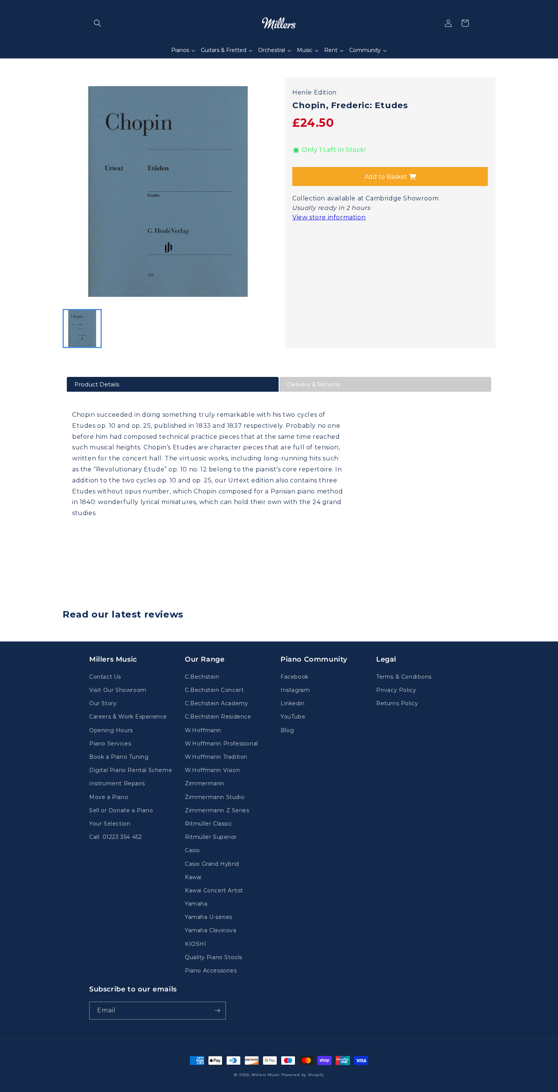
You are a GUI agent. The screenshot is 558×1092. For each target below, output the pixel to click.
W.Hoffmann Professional (221, 743)
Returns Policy (397, 703)
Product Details (96, 384)
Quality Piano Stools (213, 957)
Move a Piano (108, 797)
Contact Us (105, 676)
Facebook (295, 676)
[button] (97, 23)
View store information (329, 217)
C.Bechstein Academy (216, 703)
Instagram (295, 690)
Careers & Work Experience (128, 716)
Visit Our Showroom (118, 690)
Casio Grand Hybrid (212, 863)
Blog (287, 730)
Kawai (193, 877)
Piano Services (110, 743)
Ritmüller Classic (208, 823)
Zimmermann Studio (214, 797)
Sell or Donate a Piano (121, 810)
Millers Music (266, 1074)
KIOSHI (195, 944)
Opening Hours (111, 730)
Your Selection (109, 823)
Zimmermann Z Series (217, 810)
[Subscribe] (217, 1011)
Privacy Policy (396, 690)
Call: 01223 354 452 (115, 837)
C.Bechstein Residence (218, 716)
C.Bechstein (202, 676)
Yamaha (196, 903)
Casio (192, 850)
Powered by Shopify (302, 1074)
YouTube (293, 716)
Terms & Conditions (404, 676)
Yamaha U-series (208, 917)
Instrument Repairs (117, 783)
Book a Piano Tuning (118, 756)
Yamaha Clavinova (210, 930)
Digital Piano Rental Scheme (130, 770)
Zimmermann (204, 783)
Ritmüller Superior (211, 837)
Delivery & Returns (313, 384)
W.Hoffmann (203, 730)
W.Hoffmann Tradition (216, 756)
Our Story (103, 703)
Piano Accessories (210, 970)
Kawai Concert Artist (214, 890)
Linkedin (293, 703)
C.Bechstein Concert (214, 690)
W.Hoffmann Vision (212, 770)
